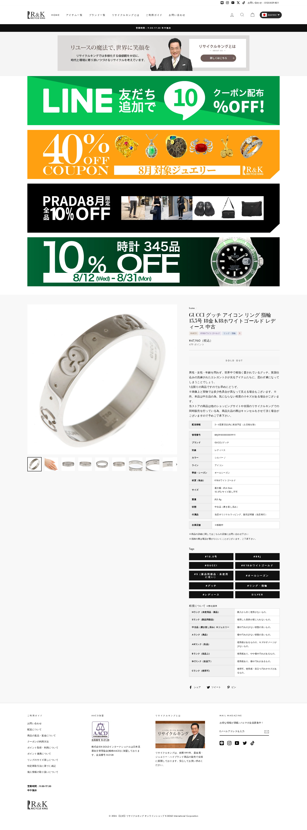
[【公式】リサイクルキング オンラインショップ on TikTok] (252, 743)
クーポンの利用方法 (38, 741)
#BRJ (257, 556)
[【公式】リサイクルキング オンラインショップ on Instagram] (229, 743)
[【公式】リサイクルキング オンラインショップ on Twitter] (245, 743)
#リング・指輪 (257, 585)
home (192, 308)
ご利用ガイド (154, 15)
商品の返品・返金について (41, 735)
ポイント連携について (39, 753)
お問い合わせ (177, 15)
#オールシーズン (257, 575)
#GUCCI (211, 565)
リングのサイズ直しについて (42, 760)
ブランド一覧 (97, 15)
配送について (34, 729)
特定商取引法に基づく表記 (41, 766)
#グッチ (211, 585)
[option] (153, 28)
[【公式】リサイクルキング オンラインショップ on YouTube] (237, 743)
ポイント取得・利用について (42, 747)
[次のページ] (175, 464)
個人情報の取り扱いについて (42, 772)
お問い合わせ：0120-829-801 (263, 2)
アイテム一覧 (74, 15)
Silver (257, 594)
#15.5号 (211, 556)
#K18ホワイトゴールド (257, 565)
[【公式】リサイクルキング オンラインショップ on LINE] (222, 743)
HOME (55, 15)
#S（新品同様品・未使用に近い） (211, 575)
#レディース (211, 594)
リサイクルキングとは (126, 15)
